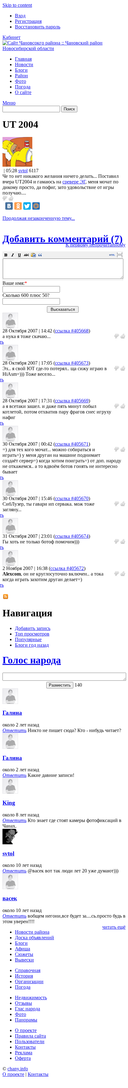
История (24, 976)
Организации (29, 981)
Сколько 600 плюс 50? (25, 295)
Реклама (23, 1052)
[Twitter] (27, 206)
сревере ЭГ (73, 181)
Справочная (27, 970)
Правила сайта (30, 1036)
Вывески (24, 959)
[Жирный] (5, 254)
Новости (24, 64)
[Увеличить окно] (119, 253)
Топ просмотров (32, 633)
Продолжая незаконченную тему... (38, 218)
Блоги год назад (32, 645)
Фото (20, 81)
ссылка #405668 (72, 330)
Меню (9, 102)
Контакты (25, 1047)
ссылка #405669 (72, 400)
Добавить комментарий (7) (62, 238)
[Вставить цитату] (40, 254)
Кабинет (11, 37)
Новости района (32, 932)
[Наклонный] (12, 254)
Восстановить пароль (37, 26)
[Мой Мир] (36, 206)
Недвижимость (31, 997)
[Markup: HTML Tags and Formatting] (17, 165)
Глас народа (27, 1008)
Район (21, 75)
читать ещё (114, 927)
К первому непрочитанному (96, 244)
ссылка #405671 (72, 444)
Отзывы (23, 1003)
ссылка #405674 (72, 536)
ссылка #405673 (72, 363)
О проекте (26, 1030)
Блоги (21, 70)
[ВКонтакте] (9, 206)
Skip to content (17, 5)
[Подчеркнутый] (19, 254)
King (8, 802)
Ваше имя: (14, 283)
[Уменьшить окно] (119, 256)
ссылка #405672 (67, 568)
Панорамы (26, 1019)
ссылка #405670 (72, 498)
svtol (23, 170)
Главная (23, 59)
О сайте (23, 92)
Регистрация (28, 21)
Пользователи (29, 1041)
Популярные (28, 639)
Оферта (23, 1058)
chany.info (17, 1068)
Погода (22, 86)
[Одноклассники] (18, 206)
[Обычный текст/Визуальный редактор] (112, 254)
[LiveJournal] (45, 206)
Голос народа (31, 660)
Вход (20, 15)
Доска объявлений (34, 937)
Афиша (22, 948)
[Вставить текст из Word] (33, 254)
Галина (12, 712)
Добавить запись (32, 628)
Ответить (14, 730)
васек (9, 898)
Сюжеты (24, 954)
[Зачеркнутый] (26, 254)
